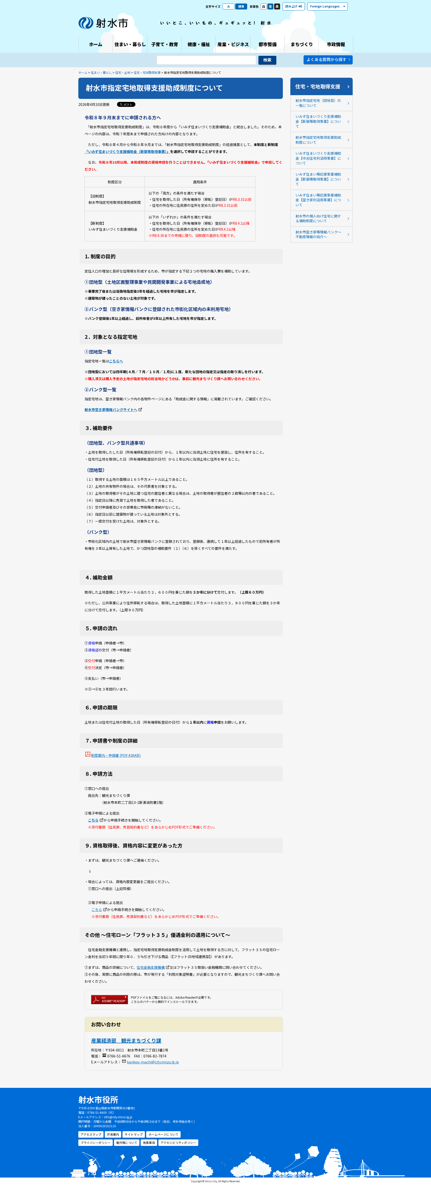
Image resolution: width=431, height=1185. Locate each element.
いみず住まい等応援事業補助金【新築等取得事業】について (318, 179)
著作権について (126, 1142)
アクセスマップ (91, 1134)
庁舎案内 (113, 1134)
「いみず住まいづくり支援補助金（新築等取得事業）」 (127, 151)
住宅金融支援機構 (151, 967)
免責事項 (149, 1142)
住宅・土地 (122, 72)
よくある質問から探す (326, 59)
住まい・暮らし (101, 72)
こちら (93, 820)
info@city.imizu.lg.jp (118, 1117)
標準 (241, 6)
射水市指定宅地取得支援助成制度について (318, 140)
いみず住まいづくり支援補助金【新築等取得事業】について (318, 121)
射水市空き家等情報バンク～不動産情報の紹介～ (318, 234)
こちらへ (116, 360)
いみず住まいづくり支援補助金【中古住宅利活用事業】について (318, 158)
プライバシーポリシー (95, 1142)
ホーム (82, 72)
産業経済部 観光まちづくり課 (126, 1040)
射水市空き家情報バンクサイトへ (111, 409)
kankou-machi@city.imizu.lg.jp (153, 1061)
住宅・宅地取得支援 (147, 72)
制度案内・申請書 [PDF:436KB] (116, 755)
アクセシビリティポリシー (178, 1142)
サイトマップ (134, 1134)
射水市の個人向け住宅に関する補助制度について (318, 218)
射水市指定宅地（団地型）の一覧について (318, 103)
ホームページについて (163, 1134)
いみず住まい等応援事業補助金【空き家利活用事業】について (318, 200)
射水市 (103, 23)
